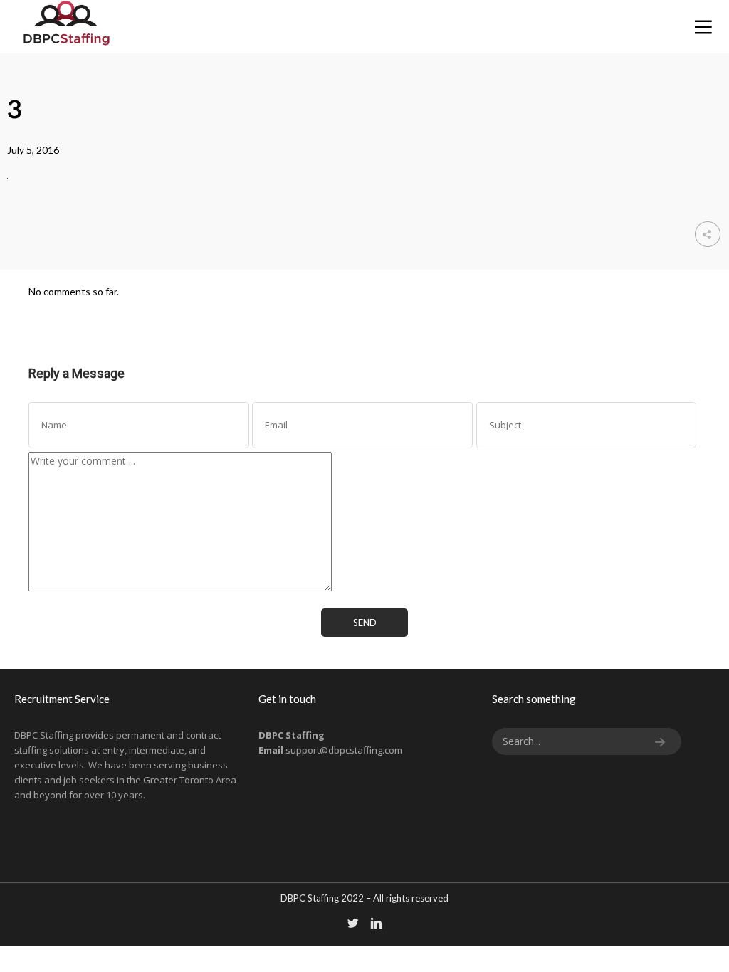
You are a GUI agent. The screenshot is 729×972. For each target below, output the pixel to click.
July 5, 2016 (33, 150)
